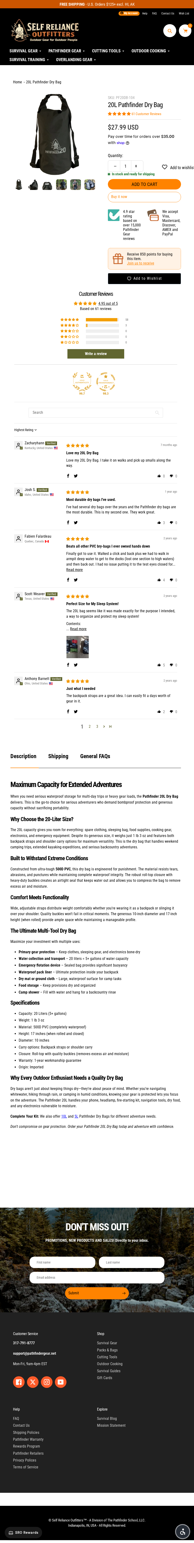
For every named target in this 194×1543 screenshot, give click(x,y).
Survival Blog (107, 1418)
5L (76, 1116)
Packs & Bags (107, 1350)
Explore (102, 1409)
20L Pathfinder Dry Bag (43, 82)
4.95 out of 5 (108, 303)
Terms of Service (25, 1467)
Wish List (184, 13)
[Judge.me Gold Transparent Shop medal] (105, 381)
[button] (120, 114)
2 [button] (90, 726)
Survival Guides (108, 1371)
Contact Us (167, 13)
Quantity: (115, 155)
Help (144, 13)
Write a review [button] (96, 353)
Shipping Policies (26, 1432)
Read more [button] (74, 569)
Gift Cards (104, 1378)
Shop (100, 1334)
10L (64, 1116)
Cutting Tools (107, 1357)
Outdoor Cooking (110, 1364)
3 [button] (97, 726)
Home (17, 82)
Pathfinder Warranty (28, 1439)
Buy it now (119, 196)
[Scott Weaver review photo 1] (77, 647)
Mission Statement (111, 1425)
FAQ (154, 13)
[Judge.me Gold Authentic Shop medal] (82, 381)
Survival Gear (107, 1343)
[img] (77, 445)
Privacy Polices (24, 1460)
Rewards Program (26, 1446)
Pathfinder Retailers (28, 1453)
